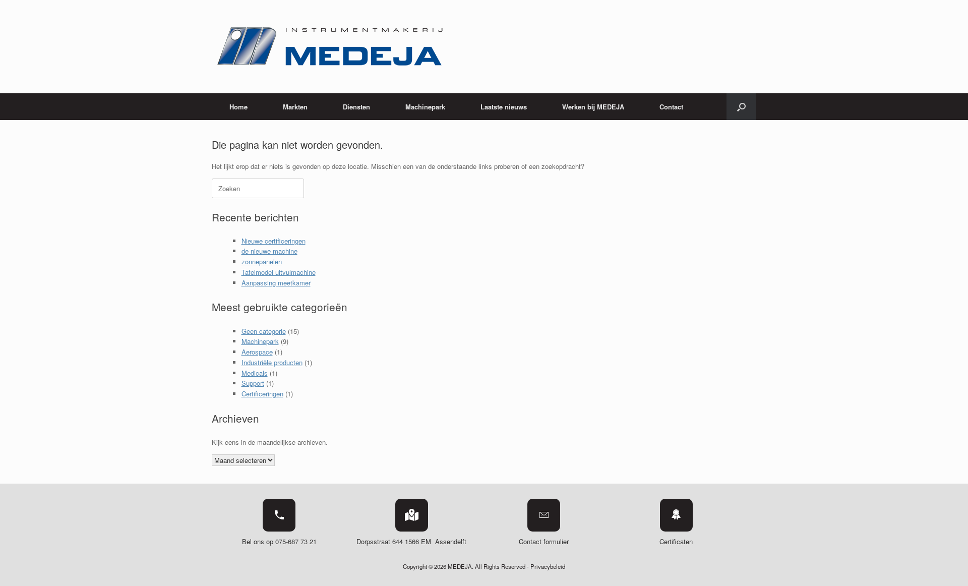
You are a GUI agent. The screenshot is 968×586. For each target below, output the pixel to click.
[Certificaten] (676, 515)
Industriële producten (271, 362)
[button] (741, 106)
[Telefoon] (279, 515)
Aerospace (257, 352)
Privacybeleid (547, 566)
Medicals (254, 373)
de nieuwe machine (269, 251)
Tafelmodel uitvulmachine (278, 272)
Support (252, 383)
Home (238, 106)
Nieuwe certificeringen (273, 241)
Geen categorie (263, 331)
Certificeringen (262, 393)
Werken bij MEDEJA (593, 106)
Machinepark (260, 341)
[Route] (411, 515)
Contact (671, 106)
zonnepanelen (261, 261)
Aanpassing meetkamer (276, 282)
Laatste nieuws (503, 106)
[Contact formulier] (543, 515)
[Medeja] (331, 47)
